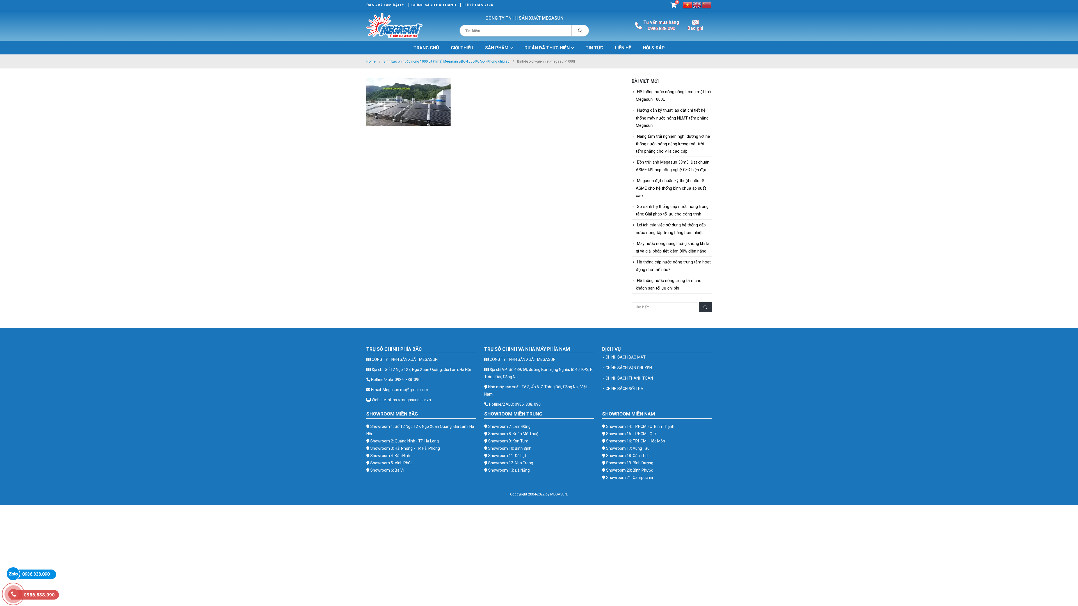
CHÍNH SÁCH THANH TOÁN (629, 378)
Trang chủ (426, 47)
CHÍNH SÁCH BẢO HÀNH (433, 5)
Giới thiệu (462, 47)
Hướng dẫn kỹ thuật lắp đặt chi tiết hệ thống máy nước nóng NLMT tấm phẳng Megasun (672, 118)
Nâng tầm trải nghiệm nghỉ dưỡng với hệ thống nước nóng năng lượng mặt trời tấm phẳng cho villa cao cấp (673, 144)
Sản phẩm (496, 47)
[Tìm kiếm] (580, 30)
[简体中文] (707, 5)
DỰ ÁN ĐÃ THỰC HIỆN (547, 47)
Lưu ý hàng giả (478, 5)
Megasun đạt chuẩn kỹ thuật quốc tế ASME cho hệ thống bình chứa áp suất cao (671, 188)
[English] (697, 5)
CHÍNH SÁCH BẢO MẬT (626, 357)
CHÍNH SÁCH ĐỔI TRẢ (624, 388)
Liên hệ (623, 47)
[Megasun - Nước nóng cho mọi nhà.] (394, 25)
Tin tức (594, 47)
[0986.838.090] (13, 574)
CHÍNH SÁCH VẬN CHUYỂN (629, 368)
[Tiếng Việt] (688, 5)
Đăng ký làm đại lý (385, 5)
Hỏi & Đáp (654, 47)
